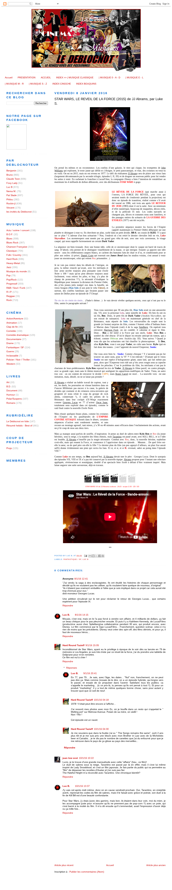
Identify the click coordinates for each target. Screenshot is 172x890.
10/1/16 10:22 (86, 758)
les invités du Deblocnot (19, 211)
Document (11, 390)
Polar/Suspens (14, 398)
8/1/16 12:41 (81, 578)
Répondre (67, 605)
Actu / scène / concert (17, 230)
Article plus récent (63, 865)
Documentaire (13, 339)
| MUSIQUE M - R (14, 83)
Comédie (11, 331)
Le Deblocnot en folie (17, 421)
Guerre (10, 351)
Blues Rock (12, 242)
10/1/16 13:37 (82, 786)
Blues (9, 238)
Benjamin (11, 170)
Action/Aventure (14, 318)
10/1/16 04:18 (101, 699)
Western (10, 363)
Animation (11, 322)
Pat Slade (11, 195)
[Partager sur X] (96, 556)
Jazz (8, 267)
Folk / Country (13, 255)
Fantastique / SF (72, 559)
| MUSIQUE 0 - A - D (109, 77)
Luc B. (66, 614)
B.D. (8, 386)
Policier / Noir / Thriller (18, 359)
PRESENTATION (26, 77)
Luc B (86, 559)
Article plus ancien (156, 865)
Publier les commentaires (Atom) (86, 871)
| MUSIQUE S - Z (38, 83)
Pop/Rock (11, 279)
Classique (11, 250)
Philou (9, 199)
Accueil (8, 77)
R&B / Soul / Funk (15, 287)
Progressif (11, 283)
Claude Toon (13, 178)
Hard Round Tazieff (73, 645)
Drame (10, 343)
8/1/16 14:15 (81, 614)
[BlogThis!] (93, 556)
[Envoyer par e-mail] (90, 556)
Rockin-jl (10, 203)
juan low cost (70, 758)
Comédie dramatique (17, 335)
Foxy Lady (11, 183)
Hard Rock (12, 259)
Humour (10, 394)
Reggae (10, 296)
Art (7, 382)
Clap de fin (12, 326)
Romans (10, 403)
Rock (9, 300)
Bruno (9, 174)
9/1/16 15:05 (92, 645)
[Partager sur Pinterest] (102, 556)
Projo (9, 448)
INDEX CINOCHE (61, 83)
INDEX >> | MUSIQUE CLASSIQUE (74, 77)
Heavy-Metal (13, 263)
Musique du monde (16, 271)
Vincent (10, 207)
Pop (8, 275)
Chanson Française (16, 246)
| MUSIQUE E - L (134, 77)
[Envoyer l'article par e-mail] (86, 556)
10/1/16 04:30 (101, 729)
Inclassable (12, 355)
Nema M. (11, 191)
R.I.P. (9, 292)
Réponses (71, 667)
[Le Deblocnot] (16, 148)
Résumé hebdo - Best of (19, 425)
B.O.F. (9, 234)
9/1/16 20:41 (90, 673)
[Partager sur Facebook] (99, 556)
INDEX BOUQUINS (86, 83)
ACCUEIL (46, 77)
